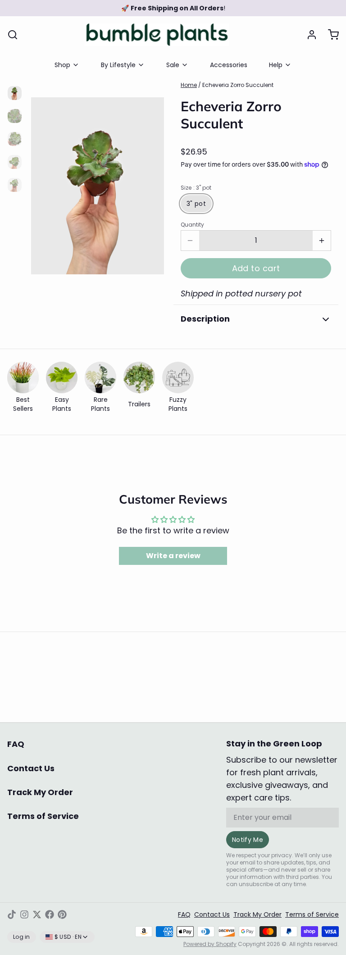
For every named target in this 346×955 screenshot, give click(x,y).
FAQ (15, 744)
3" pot (196, 203)
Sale (172, 64)
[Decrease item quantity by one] (190, 240)
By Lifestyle (118, 64)
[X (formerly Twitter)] (36, 914)
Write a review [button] (173, 555)
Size (196, 187)
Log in (21, 937)
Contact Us (31, 768)
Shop (62, 64)
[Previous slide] (45, 181)
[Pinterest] (62, 914)
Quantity (192, 224)
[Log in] (308, 34)
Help (275, 64)
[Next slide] (150, 181)
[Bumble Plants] (157, 34)
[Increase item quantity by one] (322, 240)
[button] (256, 268)
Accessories (228, 64)
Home (189, 85)
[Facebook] (49, 914)
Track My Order (40, 792)
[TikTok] (11, 914)
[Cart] (330, 34)
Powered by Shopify (210, 944)
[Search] (12, 34)
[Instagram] (24, 914)
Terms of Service (43, 816)
